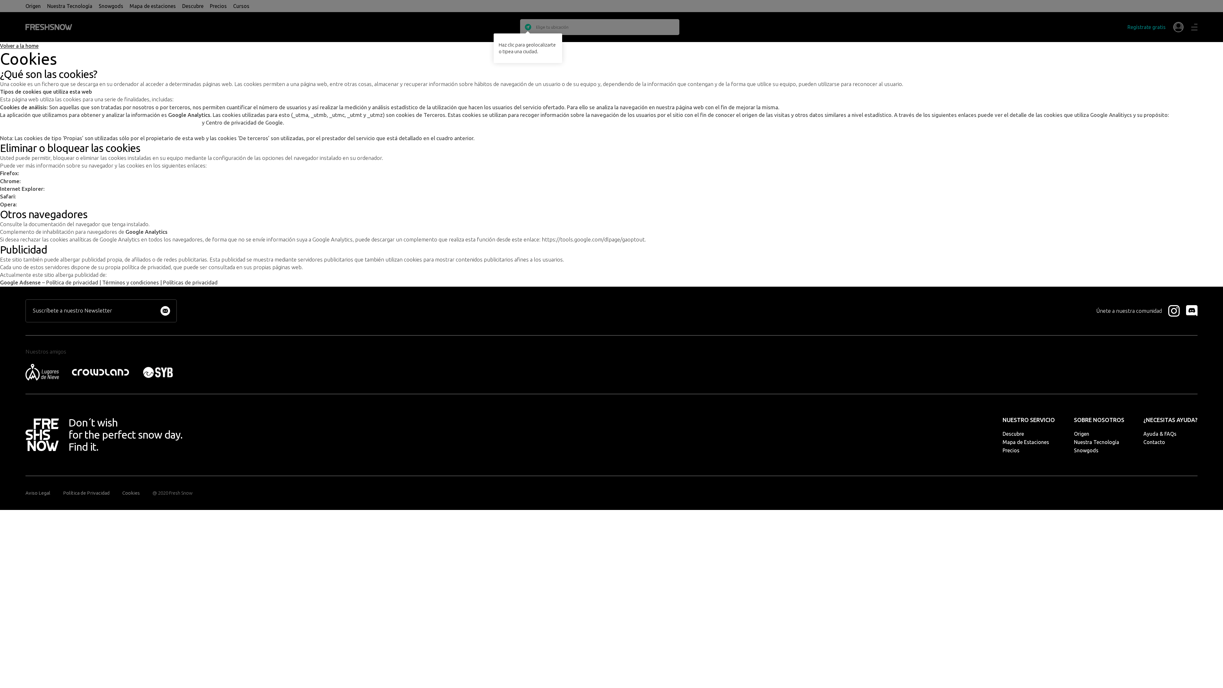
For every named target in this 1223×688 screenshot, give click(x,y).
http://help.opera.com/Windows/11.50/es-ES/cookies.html (83, 204)
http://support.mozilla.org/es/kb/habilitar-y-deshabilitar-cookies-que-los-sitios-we (114, 173)
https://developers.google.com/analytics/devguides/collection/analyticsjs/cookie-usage (101, 122)
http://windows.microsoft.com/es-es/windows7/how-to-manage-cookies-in (132, 189)
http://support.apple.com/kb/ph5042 (59, 196)
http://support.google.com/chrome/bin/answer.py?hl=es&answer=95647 (103, 181)
